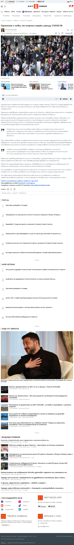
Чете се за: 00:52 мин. (16, 442)
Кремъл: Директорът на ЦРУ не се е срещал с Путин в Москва (34, 387)
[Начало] (2, 11)
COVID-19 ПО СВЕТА (26, 20)
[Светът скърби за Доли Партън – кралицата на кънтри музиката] (4, 448)
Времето (37, 11)
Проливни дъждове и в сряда (16, 205)
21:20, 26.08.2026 (5, 442)
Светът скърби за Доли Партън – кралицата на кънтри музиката (36, 445)
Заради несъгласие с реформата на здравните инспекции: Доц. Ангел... (33, 478)
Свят (13, 11)
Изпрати (5, 525)
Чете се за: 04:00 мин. (24, 457)
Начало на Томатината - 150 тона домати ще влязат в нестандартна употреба (38, 396)
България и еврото (48, 11)
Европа (9, 20)
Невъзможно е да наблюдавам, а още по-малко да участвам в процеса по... (34, 233)
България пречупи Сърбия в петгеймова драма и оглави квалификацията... (34, 252)
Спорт (18, 11)
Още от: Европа (10, 329)
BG (71, 1)
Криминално (37, 16)
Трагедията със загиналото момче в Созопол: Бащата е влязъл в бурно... (33, 215)
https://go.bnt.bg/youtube (40, 185)
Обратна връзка (23, 536)
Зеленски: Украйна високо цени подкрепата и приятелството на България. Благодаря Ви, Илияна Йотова (36, 380)
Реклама (37, 260)
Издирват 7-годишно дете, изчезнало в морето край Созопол (29, 224)
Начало (3, 20)
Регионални (16, 16)
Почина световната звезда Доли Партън (21, 317)
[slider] (29, 99)
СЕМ (30, 536)
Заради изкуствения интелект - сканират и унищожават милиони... (32, 488)
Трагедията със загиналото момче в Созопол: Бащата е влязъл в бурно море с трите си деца (41, 455)
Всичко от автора (11, 31)
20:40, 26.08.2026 (14, 447)
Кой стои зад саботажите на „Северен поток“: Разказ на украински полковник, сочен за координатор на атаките (37, 423)
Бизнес (59, 11)
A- (72, 30)
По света (6, 16)
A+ (68, 30)
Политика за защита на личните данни (13, 539)
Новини (7, 11)
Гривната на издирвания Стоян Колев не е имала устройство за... (31, 279)
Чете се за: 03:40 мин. (24, 447)
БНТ (2, 1)
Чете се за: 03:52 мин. (16, 474)
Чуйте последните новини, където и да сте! (19, 181)
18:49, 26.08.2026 (5, 490)
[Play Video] (37, 55)
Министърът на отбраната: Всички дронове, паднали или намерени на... (34, 472)
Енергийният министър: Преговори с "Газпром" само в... (47, 86)
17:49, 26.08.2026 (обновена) (16, 466)
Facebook (21, 183)
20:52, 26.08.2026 (6, 484)
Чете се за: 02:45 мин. (29, 466)
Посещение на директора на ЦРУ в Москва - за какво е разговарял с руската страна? (40, 405)
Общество (47, 16)
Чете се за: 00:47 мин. (16, 484)
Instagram (31, 183)
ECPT (34, 536)
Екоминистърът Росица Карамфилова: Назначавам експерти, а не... (19, 86)
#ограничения (6, 193)
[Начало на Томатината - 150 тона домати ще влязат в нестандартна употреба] (4, 398)
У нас (32, 457)
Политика (26, 16)
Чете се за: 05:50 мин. (16, 479)
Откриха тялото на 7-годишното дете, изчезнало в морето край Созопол (34, 243)
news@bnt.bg (44, 526)
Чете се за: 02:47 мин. (16, 490)
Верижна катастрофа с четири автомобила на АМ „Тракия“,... (29, 307)
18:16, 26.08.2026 (5, 479)
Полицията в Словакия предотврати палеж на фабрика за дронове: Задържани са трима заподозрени (36, 414)
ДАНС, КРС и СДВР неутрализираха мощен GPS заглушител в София (31, 298)
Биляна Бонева (12, 29)
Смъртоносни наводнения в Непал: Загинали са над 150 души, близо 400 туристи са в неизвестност (38, 464)
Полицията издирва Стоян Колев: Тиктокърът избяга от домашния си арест (35, 269)
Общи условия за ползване (8, 536)
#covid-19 (15, 193)
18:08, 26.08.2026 (14, 457)
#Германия (22, 193)
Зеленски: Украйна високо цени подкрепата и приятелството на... (25, 440)
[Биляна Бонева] (3, 30)
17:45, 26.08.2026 (5, 474)
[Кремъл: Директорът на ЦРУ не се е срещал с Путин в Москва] (4, 389)
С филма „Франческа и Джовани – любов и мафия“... (24, 483)
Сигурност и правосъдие (62, 16)
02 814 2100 (43, 523)
